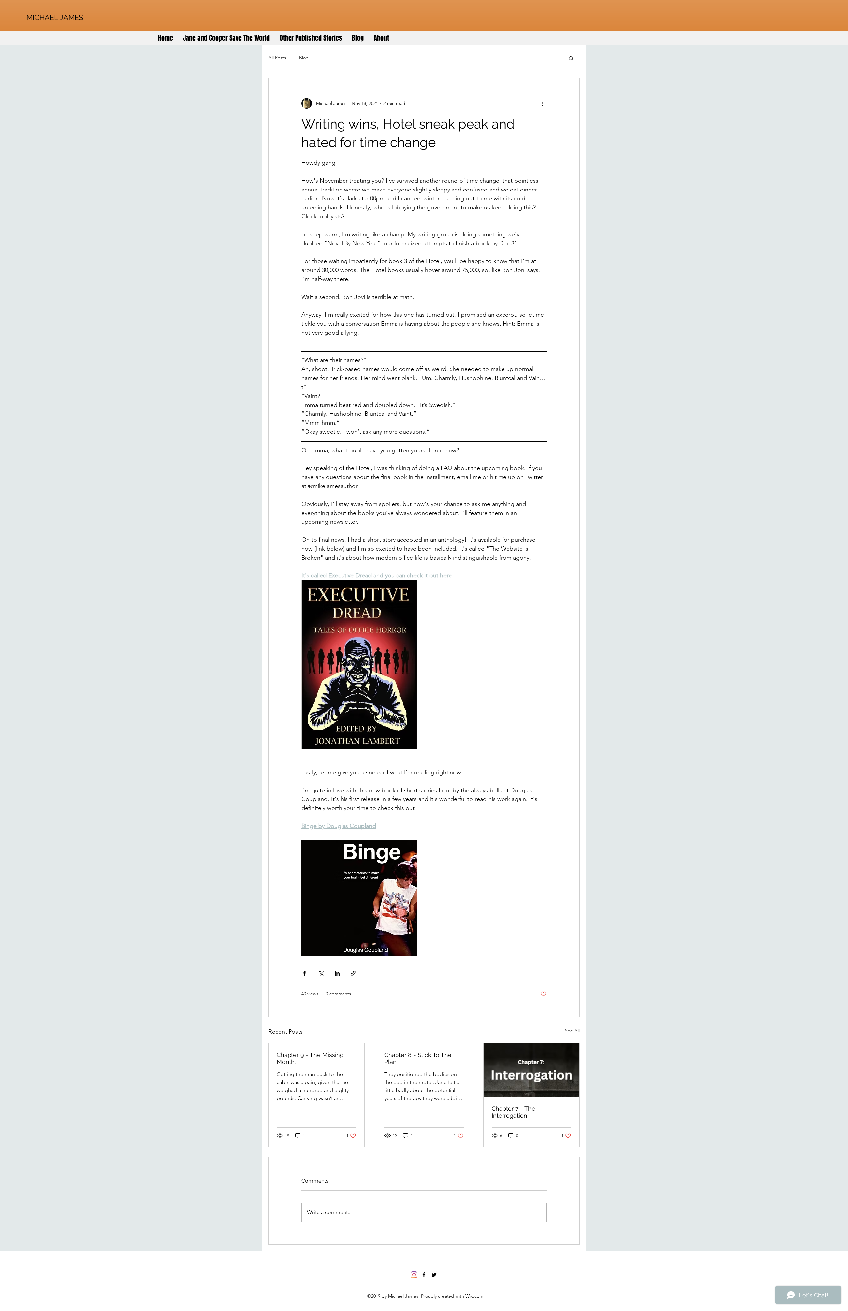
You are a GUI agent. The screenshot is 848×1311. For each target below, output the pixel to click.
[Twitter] (434, 1274)
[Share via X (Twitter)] (321, 973)
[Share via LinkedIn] (337, 973)
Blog (304, 58)
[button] (571, 58)
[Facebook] (424, 1274)
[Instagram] (414, 1274)
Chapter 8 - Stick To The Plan (417, 1058)
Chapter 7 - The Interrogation (513, 1112)
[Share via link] (353, 973)
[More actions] (543, 103)
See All (572, 1031)
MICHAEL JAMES (54, 17)
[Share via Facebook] (304, 973)
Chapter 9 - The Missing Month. (310, 1058)
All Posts (277, 58)
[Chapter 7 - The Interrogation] (531, 1070)
